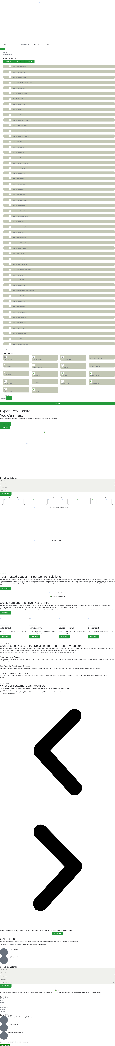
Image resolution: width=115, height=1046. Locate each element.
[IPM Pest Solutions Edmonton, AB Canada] (4, 1020)
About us (5, 52)
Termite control (35, 628)
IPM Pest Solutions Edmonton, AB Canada (20, 1017)
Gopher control (94, 628)
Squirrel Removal (66, 628)
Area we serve (7, 54)
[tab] (8, 61)
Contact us (6, 395)
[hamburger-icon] (2, 49)
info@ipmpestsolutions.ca (15, 957)
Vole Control (5, 628)
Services (5, 349)
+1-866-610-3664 (16, 944)
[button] (57, 752)
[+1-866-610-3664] (4, 952)
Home (5, 51)
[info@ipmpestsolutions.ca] (4, 960)
